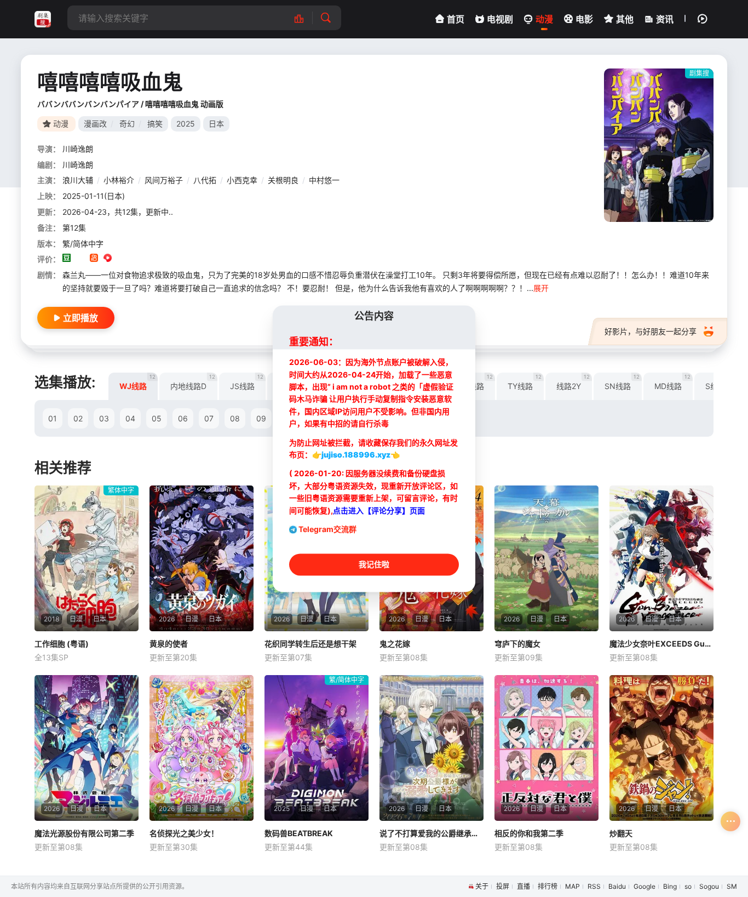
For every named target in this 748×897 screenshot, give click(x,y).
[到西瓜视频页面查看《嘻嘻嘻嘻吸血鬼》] (107, 259)
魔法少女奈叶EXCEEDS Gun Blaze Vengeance (661, 643)
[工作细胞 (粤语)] (86, 558)
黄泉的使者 (168, 643)
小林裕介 (118, 180)
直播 (523, 886)
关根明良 (283, 180)
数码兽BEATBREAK (298, 833)
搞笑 (155, 123)
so (688, 886)
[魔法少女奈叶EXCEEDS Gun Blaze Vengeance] (661, 558)
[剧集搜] (42, 19)
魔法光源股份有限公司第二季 (84, 833)
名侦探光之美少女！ (183, 833)
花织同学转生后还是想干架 (310, 643)
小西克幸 (242, 180)
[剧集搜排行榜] (305, 17)
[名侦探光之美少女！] (201, 748)
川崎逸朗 (77, 148)
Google (644, 886)
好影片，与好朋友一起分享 (651, 331)
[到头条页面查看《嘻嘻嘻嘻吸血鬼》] (135, 259)
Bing (670, 886)
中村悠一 (324, 180)
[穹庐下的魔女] (546, 558)
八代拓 (204, 180)
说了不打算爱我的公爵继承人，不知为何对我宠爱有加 (431, 833)
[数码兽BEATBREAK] (316, 748)
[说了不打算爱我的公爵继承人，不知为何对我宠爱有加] (431, 748)
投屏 (502, 886)
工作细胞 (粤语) (61, 643)
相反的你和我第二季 (528, 833)
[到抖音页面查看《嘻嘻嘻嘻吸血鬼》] (80, 259)
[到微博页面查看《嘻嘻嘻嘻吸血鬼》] (121, 259)
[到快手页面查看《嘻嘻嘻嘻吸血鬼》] (94, 259)
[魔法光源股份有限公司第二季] (86, 748)
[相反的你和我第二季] (546, 748)
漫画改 (95, 123)
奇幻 (127, 123)
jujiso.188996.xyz (355, 455)
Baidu (617, 886)
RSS (594, 886)
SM (732, 886)
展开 (541, 288)
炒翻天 (620, 833)
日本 (216, 123)
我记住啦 (374, 564)
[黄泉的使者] (201, 558)
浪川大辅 (77, 180)
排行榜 (547, 886)
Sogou (709, 886)
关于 (481, 886)
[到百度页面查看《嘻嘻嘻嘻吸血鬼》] (149, 259)
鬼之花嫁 (394, 643)
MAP (572, 886)
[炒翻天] (661, 748)
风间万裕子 (164, 180)
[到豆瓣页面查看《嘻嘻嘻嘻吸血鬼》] (66, 259)
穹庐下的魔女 (517, 643)
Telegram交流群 (327, 529)
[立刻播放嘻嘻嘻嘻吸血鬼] (659, 145)
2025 (185, 123)
